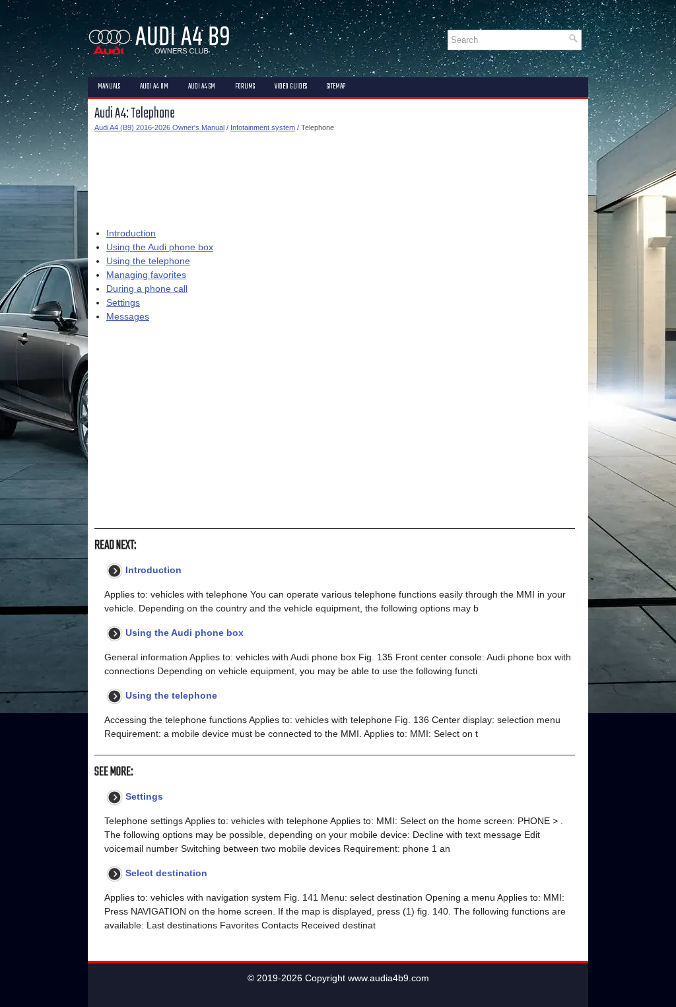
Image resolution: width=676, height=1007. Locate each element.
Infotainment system (262, 127)
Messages (127, 316)
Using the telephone (148, 261)
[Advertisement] (334, 177)
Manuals (109, 86)
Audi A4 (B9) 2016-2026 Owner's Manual (159, 127)
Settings (123, 302)
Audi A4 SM (201, 86)
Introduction (131, 233)
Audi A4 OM (154, 86)
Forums (245, 86)
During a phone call (146, 288)
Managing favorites (146, 274)
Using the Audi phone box (159, 247)
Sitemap (336, 86)
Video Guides (291, 86)
